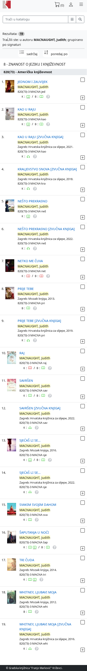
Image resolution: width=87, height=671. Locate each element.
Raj (22, 353)
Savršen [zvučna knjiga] (39, 408)
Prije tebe (26, 289)
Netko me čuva (30, 261)
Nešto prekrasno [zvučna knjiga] (46, 229)
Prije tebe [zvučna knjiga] (39, 321)
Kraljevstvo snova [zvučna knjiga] (47, 169)
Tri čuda (26, 560)
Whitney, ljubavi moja (37, 592)
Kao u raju (27, 109)
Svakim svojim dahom (37, 504)
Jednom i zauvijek (33, 82)
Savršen (26, 380)
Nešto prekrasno (32, 201)
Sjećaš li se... (30, 440)
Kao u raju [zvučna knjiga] (40, 137)
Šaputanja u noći (34, 532)
